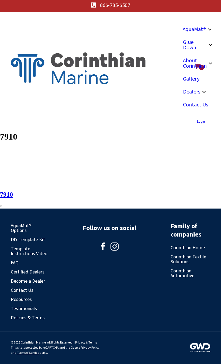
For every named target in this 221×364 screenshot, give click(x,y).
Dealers (191, 92)
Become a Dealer (28, 281)
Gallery (191, 79)
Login (201, 121)
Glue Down (189, 45)
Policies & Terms (28, 317)
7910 (6, 194)
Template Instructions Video (29, 251)
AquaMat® (194, 29)
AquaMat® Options (21, 228)
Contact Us (195, 105)
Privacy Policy (90, 347)
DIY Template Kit (28, 239)
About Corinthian (195, 63)
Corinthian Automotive (182, 273)
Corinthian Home (188, 247)
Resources (21, 299)
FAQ (15, 262)
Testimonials (24, 308)
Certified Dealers (27, 272)
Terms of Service (28, 353)
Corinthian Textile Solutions (188, 259)
